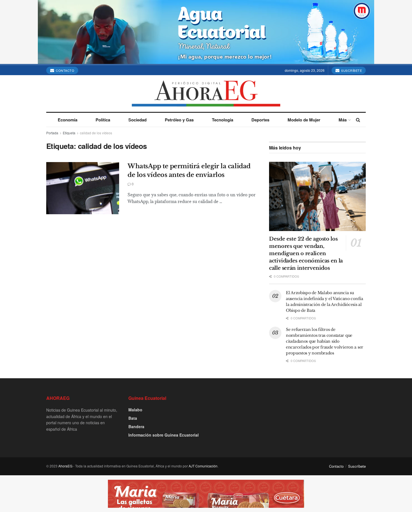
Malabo (135, 409)
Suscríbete (351, 70)
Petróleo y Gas (179, 120)
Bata (132, 418)
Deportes (260, 120)
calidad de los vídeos (96, 132)
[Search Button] (358, 120)
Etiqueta (69, 132)
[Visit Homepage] (206, 93)
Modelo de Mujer (304, 120)
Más (343, 120)
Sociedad (137, 120)
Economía (67, 120)
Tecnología (222, 120)
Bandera (136, 426)
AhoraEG (65, 465)
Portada (52, 132)
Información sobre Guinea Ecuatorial (163, 435)
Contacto (65, 70)
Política (103, 120)
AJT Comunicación (203, 465)
